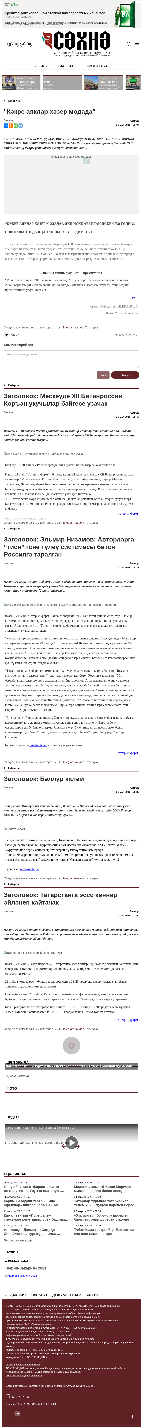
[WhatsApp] (16, 125)
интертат (132, 297)
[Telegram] (20, 125)
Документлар (66, 1295)
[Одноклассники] (11, 125)
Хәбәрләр (14, 100)
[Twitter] (22, 44)
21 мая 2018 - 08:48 (127, 416)
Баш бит (66, 66)
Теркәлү (103, 375)
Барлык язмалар (17, 1076)
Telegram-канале (73, 327)
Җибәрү (125, 375)
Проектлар (96, 66)
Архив (92, 1295)
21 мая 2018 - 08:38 (127, 567)
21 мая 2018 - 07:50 (127, 915)
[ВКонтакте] (6, 125)
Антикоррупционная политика (23, 1364)
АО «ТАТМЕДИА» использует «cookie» (28, 1368)
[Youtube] (29, 44)
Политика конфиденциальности (24, 1375)
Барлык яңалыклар (18, 1240)
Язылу (41, 66)
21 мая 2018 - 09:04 (127, 124)
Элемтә (39, 1295)
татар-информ (128, 513)
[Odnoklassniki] (10, 44)
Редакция (15, 1295)
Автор (134, 120)
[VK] (16, 44)
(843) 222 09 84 (47, 1404)
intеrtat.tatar (38, 745)
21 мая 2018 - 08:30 (127, 792)
